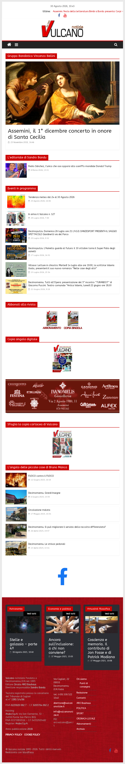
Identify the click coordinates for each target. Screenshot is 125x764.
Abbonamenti (83, 723)
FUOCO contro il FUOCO (41, 476)
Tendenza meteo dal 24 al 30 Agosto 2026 (51, 197)
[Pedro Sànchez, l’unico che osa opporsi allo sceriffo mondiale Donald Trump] (16, 165)
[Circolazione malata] (16, 508)
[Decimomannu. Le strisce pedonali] (16, 542)
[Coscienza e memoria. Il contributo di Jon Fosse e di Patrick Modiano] (101, 617)
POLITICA (81, 708)
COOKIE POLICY (32, 734)
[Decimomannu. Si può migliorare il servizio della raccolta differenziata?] (16, 525)
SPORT (80, 713)
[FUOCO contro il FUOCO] (16, 474)
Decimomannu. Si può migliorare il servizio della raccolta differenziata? (67, 527)
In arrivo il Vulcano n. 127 (41, 214)
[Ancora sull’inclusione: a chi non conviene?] (62, 617)
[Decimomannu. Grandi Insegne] (16, 491)
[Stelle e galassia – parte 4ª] (23, 617)
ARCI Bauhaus (83, 703)
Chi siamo (81, 679)
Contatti (81, 698)
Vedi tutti (31, 614)
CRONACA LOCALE (85, 718)
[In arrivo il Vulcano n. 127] (16, 213)
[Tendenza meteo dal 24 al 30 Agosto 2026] (16, 196)
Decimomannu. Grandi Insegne (44, 493)
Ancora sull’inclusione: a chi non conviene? (61, 646)
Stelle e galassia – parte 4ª (23, 644)
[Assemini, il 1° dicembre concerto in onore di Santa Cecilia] (62, 63)
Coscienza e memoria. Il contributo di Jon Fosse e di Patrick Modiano (101, 648)
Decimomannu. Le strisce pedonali (46, 544)
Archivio (80, 729)
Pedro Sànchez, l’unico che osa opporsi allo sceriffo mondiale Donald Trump (69, 166)
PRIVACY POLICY (14, 734)
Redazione (82, 692)
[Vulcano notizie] (9, 44)
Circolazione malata (39, 510)
